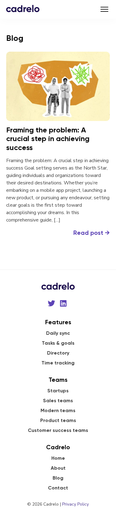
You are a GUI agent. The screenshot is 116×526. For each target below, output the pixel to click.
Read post (91, 232)
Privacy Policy (75, 504)
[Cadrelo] (23, 8)
